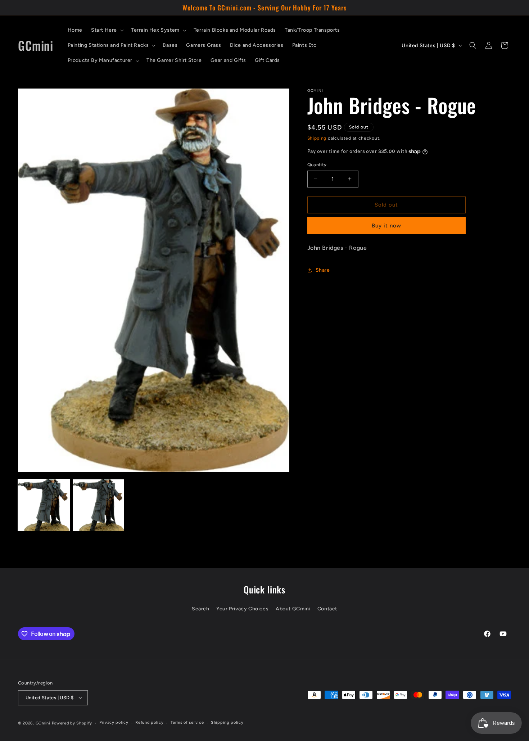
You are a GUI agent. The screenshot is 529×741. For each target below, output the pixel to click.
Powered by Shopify (72, 722)
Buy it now (386, 225)
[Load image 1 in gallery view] (43, 505)
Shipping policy (227, 722)
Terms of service (187, 722)
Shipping (317, 138)
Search (200, 609)
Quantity (317, 164)
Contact (327, 609)
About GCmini (293, 609)
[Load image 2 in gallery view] (99, 505)
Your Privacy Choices (242, 609)
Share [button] (323, 270)
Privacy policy (113, 722)
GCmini (43, 722)
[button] (107, 30)
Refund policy (149, 722)
